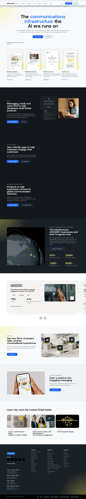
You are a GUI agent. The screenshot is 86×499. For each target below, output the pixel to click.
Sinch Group (66, 455)
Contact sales (68, 3)
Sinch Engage (34, 455)
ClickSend (33, 466)
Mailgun (32, 459)
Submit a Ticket (50, 459)
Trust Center (50, 455)
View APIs (24, 121)
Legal (38, 496)
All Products (33, 471)
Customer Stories (51, 453)
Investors (65, 461)
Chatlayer (33, 468)
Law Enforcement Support (64, 496)
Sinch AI (65, 458)
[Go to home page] (10, 3)
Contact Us (66, 464)
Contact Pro (33, 469)
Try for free (76, 3)
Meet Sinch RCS (55, 389)
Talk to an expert (12, 121)
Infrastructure (66, 456)
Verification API (34, 458)
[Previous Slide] (40, 318)
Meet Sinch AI (12, 354)
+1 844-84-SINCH (11, 471)
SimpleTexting (34, 464)
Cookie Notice (46, 496)
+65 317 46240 (10, 482)
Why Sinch (66, 453)
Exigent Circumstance (75, 496)
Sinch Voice (33, 453)
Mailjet (32, 461)
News (49, 451)
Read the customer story (16, 306)
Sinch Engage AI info (51, 471)
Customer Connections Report (53, 468)
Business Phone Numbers (36, 451)
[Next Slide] (45, 318)
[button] (64, 1)
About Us (65, 451)
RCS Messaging (51, 463)
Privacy (41, 496)
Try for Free (66, 466)
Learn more (66, 6)
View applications (25, 161)
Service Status (50, 458)
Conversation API (34, 456)
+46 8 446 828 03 (11, 477)
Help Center (50, 456)
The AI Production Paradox (52, 464)
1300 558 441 (10, 488)
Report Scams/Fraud (54, 496)
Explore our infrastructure (57, 248)
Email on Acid (33, 463)
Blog (48, 469)
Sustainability (66, 463)
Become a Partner (51, 461)
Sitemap (49, 473)
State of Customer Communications (54, 466)
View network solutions (27, 205)
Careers (65, 459)
